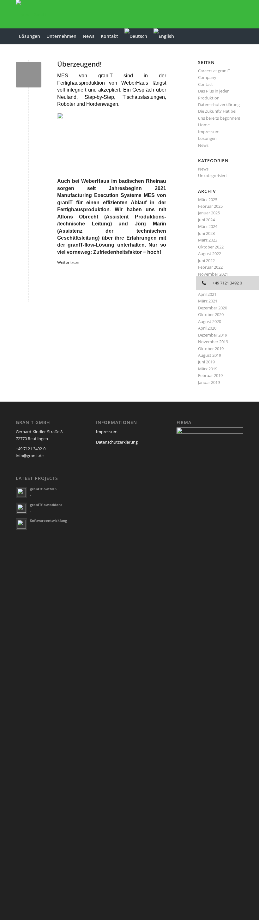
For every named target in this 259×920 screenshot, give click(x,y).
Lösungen (207, 138)
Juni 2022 (206, 260)
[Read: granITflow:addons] (21, 508)
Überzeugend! (79, 64)
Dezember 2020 (212, 308)
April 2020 (207, 328)
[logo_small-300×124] (31, 14)
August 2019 (209, 355)
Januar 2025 (209, 213)
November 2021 (213, 274)
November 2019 (213, 341)
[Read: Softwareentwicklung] (21, 524)
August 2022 (209, 253)
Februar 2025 (210, 206)
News (203, 145)
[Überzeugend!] (28, 74)
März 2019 (207, 369)
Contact (205, 84)
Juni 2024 (206, 220)
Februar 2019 (210, 375)
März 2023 (207, 240)
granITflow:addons (46, 504)
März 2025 (207, 199)
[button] (227, 283)
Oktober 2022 (211, 247)
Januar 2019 (209, 382)
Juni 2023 (206, 233)
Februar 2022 (210, 267)
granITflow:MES (43, 489)
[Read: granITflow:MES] (21, 492)
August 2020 (209, 321)
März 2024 (207, 226)
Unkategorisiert (212, 175)
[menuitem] (29, 36)
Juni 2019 (206, 362)
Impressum (209, 131)
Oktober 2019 (211, 348)
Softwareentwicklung (48, 520)
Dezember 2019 (212, 335)
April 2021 (207, 294)
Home (204, 125)
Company (207, 77)
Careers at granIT (214, 71)
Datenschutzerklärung (219, 104)
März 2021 (207, 301)
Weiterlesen (68, 262)
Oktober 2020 (211, 314)
